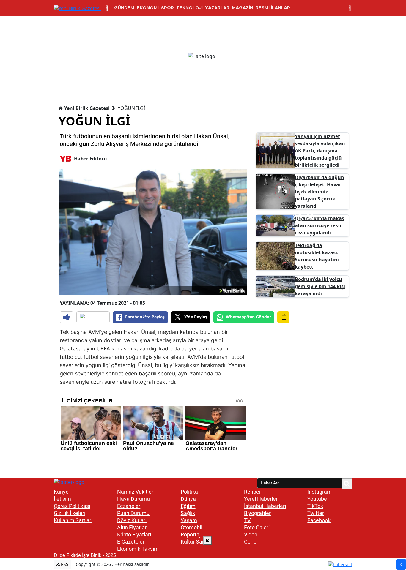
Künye (61, 492)
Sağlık (188, 513)
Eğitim (188, 506)
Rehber (252, 492)
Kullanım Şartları (73, 520)
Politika (189, 492)
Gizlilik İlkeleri (69, 513)
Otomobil (191, 527)
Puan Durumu (133, 513)
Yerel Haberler (261, 499)
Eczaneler (128, 506)
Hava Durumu (133, 499)
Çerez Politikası (72, 506)
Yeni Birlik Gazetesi (86, 108)
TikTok (315, 506)
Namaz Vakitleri (136, 492)
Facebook (319, 520)
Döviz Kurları (132, 520)
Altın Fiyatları (132, 527)
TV (247, 520)
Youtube (317, 499)
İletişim (62, 499)
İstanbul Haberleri (265, 506)
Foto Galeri (257, 527)
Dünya (188, 499)
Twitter (315, 513)
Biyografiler (257, 513)
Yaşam (189, 520)
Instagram (319, 492)
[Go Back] (401, 564)
